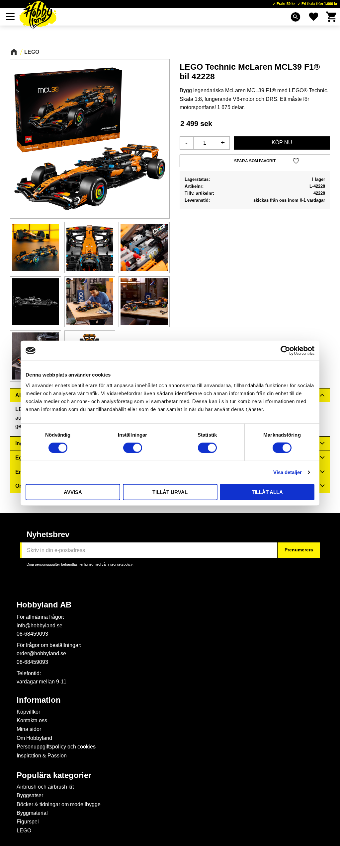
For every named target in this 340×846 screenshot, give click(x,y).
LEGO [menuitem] (24, 830)
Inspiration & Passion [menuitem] (42, 755)
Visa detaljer (287, 472)
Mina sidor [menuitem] (29, 729)
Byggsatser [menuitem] (30, 795)
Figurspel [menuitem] (28, 821)
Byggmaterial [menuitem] (32, 813)
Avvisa (73, 492)
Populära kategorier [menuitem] (54, 775)
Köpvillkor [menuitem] (28, 712)
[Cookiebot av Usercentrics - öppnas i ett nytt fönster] (285, 351)
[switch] (132, 448)
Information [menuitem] (39, 700)
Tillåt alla (267, 492)
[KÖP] (282, 143)
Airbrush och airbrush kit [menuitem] (45, 787)
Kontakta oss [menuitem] (32, 720)
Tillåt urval (170, 492)
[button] (11, 17)
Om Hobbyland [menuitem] (34, 738)
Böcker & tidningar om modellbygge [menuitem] (59, 804)
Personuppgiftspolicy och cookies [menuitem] (56, 746)
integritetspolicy (120, 564)
